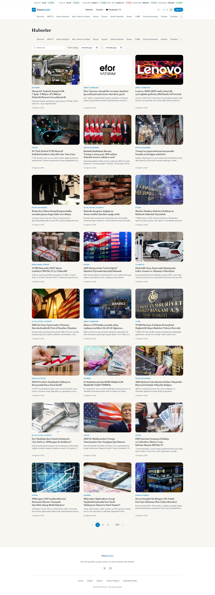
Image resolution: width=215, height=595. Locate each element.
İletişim (90, 581)
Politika (164, 16)
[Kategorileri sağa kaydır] (181, 17)
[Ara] (158, 9)
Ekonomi (40, 16)
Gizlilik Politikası (113, 581)
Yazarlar (99, 10)
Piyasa (104, 16)
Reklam (100, 581)
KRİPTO (50, 16)
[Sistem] (171, 9)
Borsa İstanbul (63, 16)
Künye (80, 581)
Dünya (96, 16)
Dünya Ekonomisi (150, 16)
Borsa (129, 16)
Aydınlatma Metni (130, 581)
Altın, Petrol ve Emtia (81, 16)
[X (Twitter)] (104, 568)
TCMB (137, 16)
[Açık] (164, 9)
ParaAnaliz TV (115, 10)
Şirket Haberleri (117, 16)
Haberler (89, 10)
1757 (117, 525)
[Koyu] (167, 9)
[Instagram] (110, 568)
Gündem (174, 16)
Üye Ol (178, 10)
